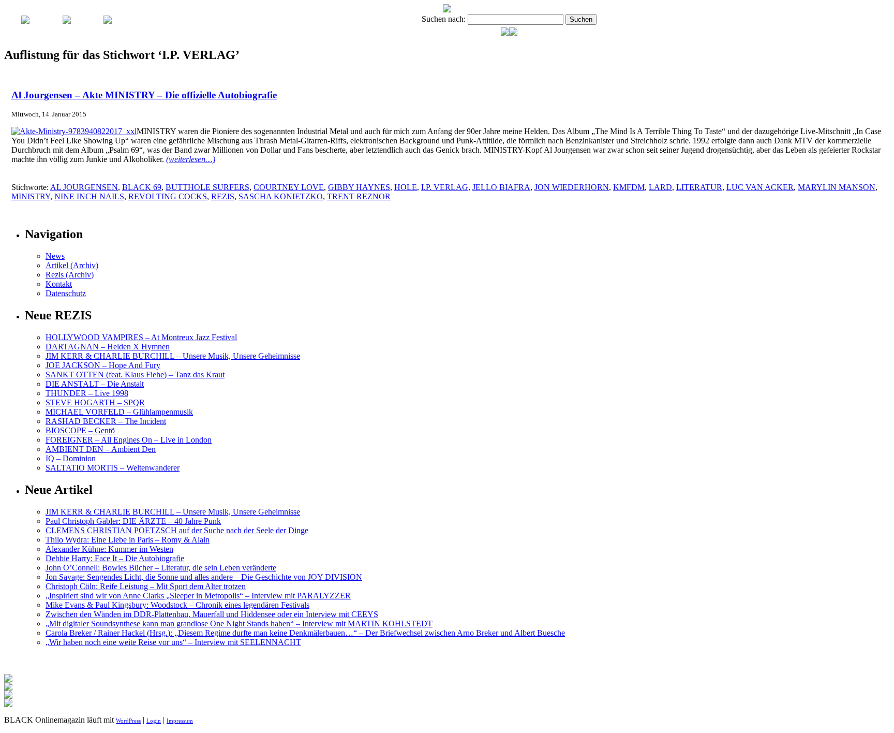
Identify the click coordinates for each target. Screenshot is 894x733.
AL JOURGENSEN (84, 187)
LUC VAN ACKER (760, 187)
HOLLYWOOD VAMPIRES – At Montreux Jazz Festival (141, 337)
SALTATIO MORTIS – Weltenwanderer (113, 467)
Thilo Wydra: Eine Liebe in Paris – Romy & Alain (128, 539)
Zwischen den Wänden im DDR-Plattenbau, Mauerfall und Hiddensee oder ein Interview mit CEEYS (212, 614)
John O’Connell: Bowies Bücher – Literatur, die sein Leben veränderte (161, 567)
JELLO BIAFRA (501, 187)
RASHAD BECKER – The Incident (106, 421)
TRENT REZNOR (359, 196)
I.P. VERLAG (444, 187)
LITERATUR (699, 187)
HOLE (405, 187)
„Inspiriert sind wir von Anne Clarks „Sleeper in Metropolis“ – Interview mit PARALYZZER (198, 595)
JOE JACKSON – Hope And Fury (103, 365)
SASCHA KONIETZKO (281, 196)
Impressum (180, 720)
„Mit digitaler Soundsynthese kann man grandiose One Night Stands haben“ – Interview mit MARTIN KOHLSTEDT (239, 623)
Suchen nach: (444, 18)
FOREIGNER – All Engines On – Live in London (129, 439)
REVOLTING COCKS (167, 196)
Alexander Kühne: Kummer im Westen (109, 549)
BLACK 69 (141, 187)
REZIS (222, 196)
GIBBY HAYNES (359, 187)
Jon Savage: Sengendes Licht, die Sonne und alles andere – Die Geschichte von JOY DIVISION (204, 577)
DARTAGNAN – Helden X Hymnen (108, 346)
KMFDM (629, 187)
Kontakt (59, 284)
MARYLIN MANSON (836, 187)
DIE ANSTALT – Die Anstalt (95, 383)
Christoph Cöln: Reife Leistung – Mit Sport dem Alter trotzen (146, 586)
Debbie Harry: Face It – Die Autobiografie (115, 558)
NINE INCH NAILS (89, 196)
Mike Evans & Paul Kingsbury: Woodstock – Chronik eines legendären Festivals (177, 604)
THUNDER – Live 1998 (87, 393)
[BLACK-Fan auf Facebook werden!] (513, 32)
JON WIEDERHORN (571, 187)
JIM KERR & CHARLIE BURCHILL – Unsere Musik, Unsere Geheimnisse (173, 355)
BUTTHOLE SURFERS (207, 187)
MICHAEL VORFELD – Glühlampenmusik (119, 411)
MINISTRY (30, 196)
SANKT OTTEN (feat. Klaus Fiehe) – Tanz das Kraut (135, 374)
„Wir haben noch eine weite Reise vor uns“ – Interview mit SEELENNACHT (173, 642)
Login (153, 720)
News (55, 256)
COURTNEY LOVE (289, 187)
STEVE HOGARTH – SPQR (95, 402)
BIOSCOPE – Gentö (80, 430)
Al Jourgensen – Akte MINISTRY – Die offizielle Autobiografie (144, 95)
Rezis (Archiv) (70, 274)
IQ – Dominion (71, 458)
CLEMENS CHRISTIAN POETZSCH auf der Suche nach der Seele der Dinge (177, 530)
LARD (660, 187)
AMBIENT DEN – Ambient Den (101, 449)
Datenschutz (66, 293)
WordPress (128, 720)
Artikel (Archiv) (72, 265)
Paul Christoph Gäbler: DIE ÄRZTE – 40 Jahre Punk (133, 521)
